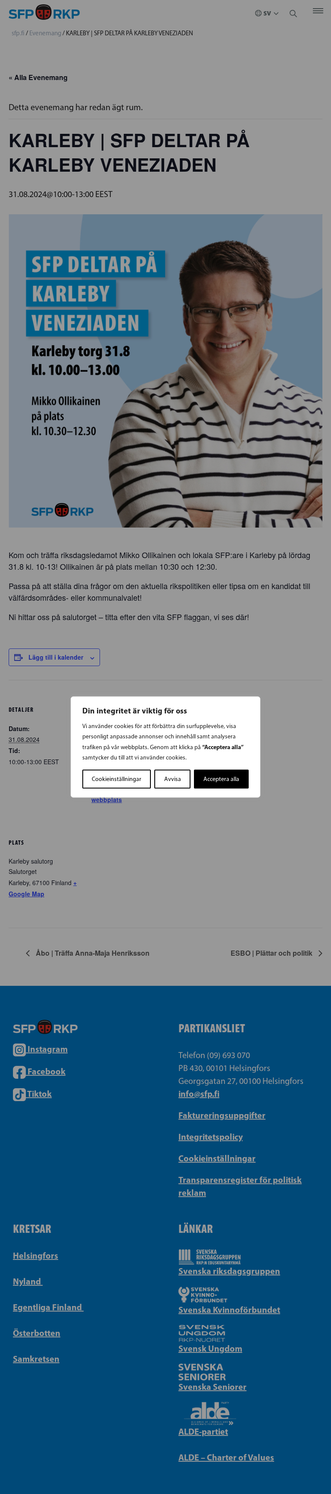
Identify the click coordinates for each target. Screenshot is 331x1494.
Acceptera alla (221, 779)
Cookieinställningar (116, 779)
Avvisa (172, 779)
